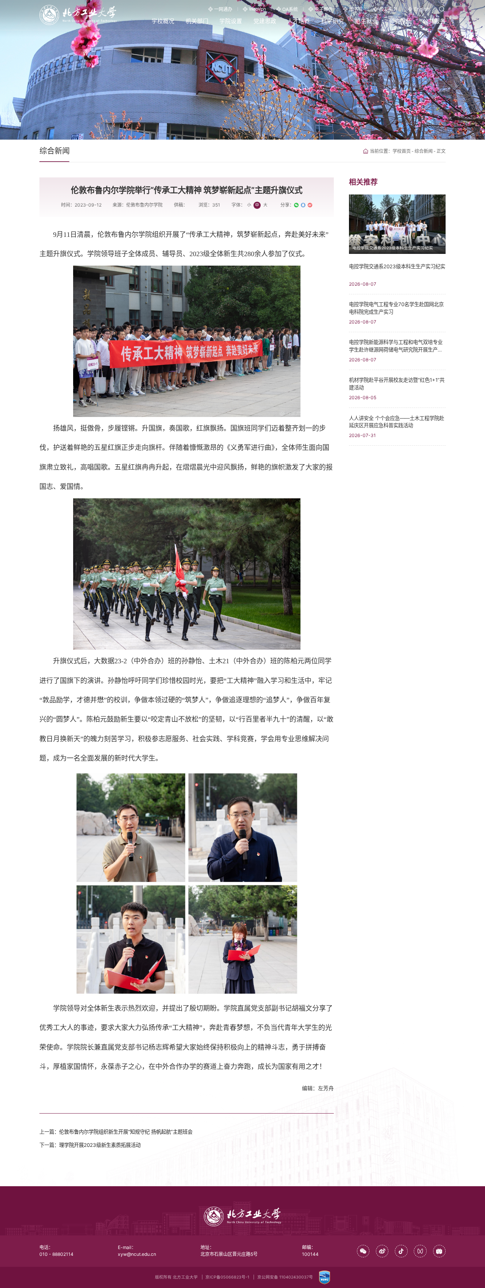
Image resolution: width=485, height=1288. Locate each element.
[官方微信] (363, 1251)
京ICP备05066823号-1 (227, 1277)
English (421, 9)
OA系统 (290, 9)
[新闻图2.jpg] (186, 883)
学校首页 (402, 151)
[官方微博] (382, 1251)
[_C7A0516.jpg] (186, 574)
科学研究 (332, 21)
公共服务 (434, 21)
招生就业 (366, 21)
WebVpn (257, 9)
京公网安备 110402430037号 (285, 1277)
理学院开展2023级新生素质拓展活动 (100, 1145)
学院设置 (230, 21)
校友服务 (388, 9)
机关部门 (197, 21)
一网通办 (223, 9)
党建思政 (264, 21)
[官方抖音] (401, 1251)
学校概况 (163, 21)
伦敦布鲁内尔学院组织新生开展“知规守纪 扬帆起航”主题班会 (125, 1132)
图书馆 (356, 9)
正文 (441, 151)
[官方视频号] (420, 1251)
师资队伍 (400, 21)
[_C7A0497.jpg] (186, 341)
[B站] (439, 1251)
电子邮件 (323, 9)
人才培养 (298, 21)
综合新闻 (424, 151)
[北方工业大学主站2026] (78, 14)
